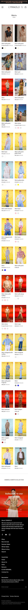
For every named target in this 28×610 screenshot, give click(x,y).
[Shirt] (7, 87)
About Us (4, 562)
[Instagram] (9, 534)
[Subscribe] (20, 509)
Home (3, 559)
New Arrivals (5, 542)
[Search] (22, 7)
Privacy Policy (5, 596)
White (5, 156)
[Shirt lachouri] (7, 399)
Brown (16, 414)
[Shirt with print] (7, 33)
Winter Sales (5, 547)
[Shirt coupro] (20, 399)
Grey (2, 270)
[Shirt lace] (7, 141)
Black (2, 48)
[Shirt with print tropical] (7, 370)
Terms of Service (14, 596)
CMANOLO (8, 601)
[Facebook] (2, 534)
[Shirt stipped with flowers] (7, 226)
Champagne (16, 128)
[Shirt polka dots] (20, 170)
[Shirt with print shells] (7, 113)
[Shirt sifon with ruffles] (7, 283)
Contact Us (5, 572)
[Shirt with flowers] (7, 198)
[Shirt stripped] (20, 342)
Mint (21, 128)
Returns (4, 567)
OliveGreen (18, 414)
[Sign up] (25, 587)
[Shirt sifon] (20, 113)
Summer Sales (6, 544)
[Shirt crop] (20, 313)
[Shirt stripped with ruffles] (7, 342)
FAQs (3, 564)
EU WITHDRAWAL (7, 569)
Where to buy (6, 549)
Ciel (2, 156)
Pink (18, 128)
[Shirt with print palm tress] (20, 141)
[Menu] (2, 7)
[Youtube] (6, 534)
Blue (5, 270)
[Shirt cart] (20, 61)
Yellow (18, 185)
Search (4, 552)
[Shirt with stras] (20, 283)
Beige (5, 48)
